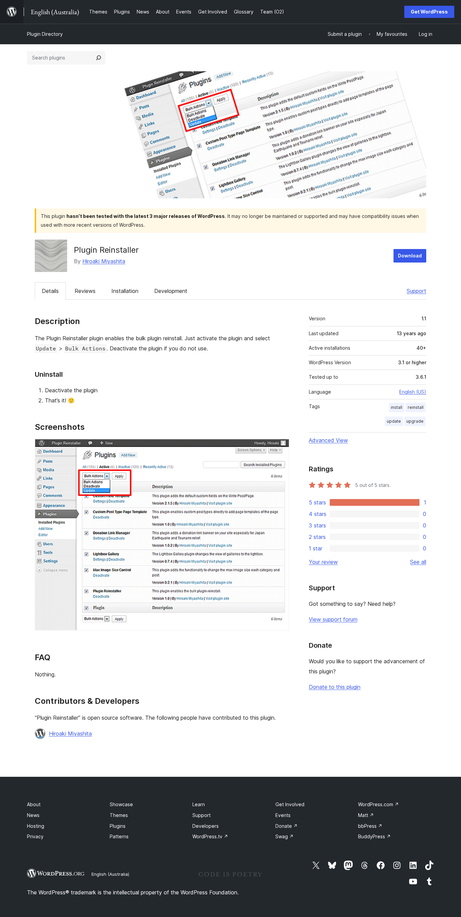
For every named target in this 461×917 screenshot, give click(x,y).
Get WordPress (429, 12)
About (33, 804)
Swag (284, 836)
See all (418, 562)
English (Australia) (110, 874)
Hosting (35, 826)
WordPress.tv (210, 836)
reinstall (416, 407)
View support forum (333, 619)
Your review (323, 562)
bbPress (370, 826)
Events (283, 815)
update (394, 421)
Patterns (119, 836)
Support (416, 291)
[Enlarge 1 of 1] (280, 448)
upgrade (415, 421)
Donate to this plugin (334, 687)
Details (50, 291)
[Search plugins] (98, 58)
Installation (124, 291)
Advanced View (328, 440)
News (33, 815)
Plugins (118, 826)
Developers (205, 826)
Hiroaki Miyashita (103, 261)
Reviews (85, 291)
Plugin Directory (45, 34)
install (396, 407)
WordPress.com (378, 804)
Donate (286, 826)
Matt (366, 815)
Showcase (121, 804)
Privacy (35, 836)
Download (410, 255)
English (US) (412, 392)
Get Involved (289, 804)
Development (170, 291)
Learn (198, 804)
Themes (119, 815)
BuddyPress (374, 836)
